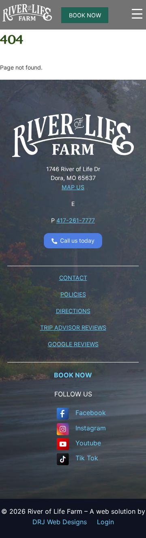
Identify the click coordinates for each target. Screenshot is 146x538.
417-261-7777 (75, 220)
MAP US (73, 187)
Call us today (77, 240)
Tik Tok (86, 458)
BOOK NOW (85, 15)
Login (105, 522)
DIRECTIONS (73, 310)
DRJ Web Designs (64, 522)
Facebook (90, 413)
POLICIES (73, 294)
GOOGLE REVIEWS (73, 344)
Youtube (88, 443)
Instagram (90, 428)
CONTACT (73, 277)
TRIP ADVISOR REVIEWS (73, 327)
